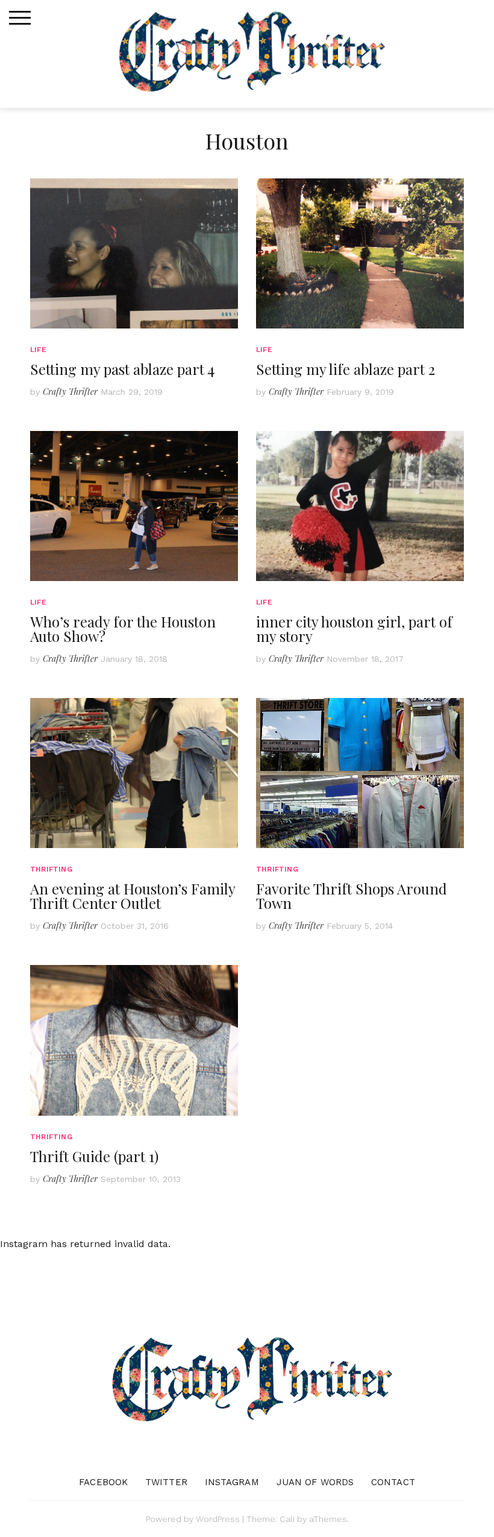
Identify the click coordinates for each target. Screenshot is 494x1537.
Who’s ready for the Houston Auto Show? (123, 629)
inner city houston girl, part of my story (354, 629)
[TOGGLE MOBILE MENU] (20, 18)
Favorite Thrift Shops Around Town (351, 896)
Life (38, 349)
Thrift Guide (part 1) (94, 1156)
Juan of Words (315, 1482)
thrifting (51, 869)
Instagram (232, 1482)
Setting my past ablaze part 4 (122, 369)
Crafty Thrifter (70, 391)
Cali (287, 1519)
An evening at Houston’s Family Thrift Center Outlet (132, 896)
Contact (393, 1482)
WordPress (218, 1519)
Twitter (166, 1482)
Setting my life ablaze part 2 (345, 369)
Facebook (103, 1482)
